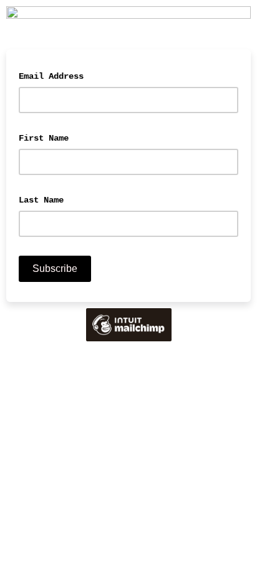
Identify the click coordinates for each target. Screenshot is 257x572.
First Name (44, 138)
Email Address (57, 75)
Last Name (41, 200)
